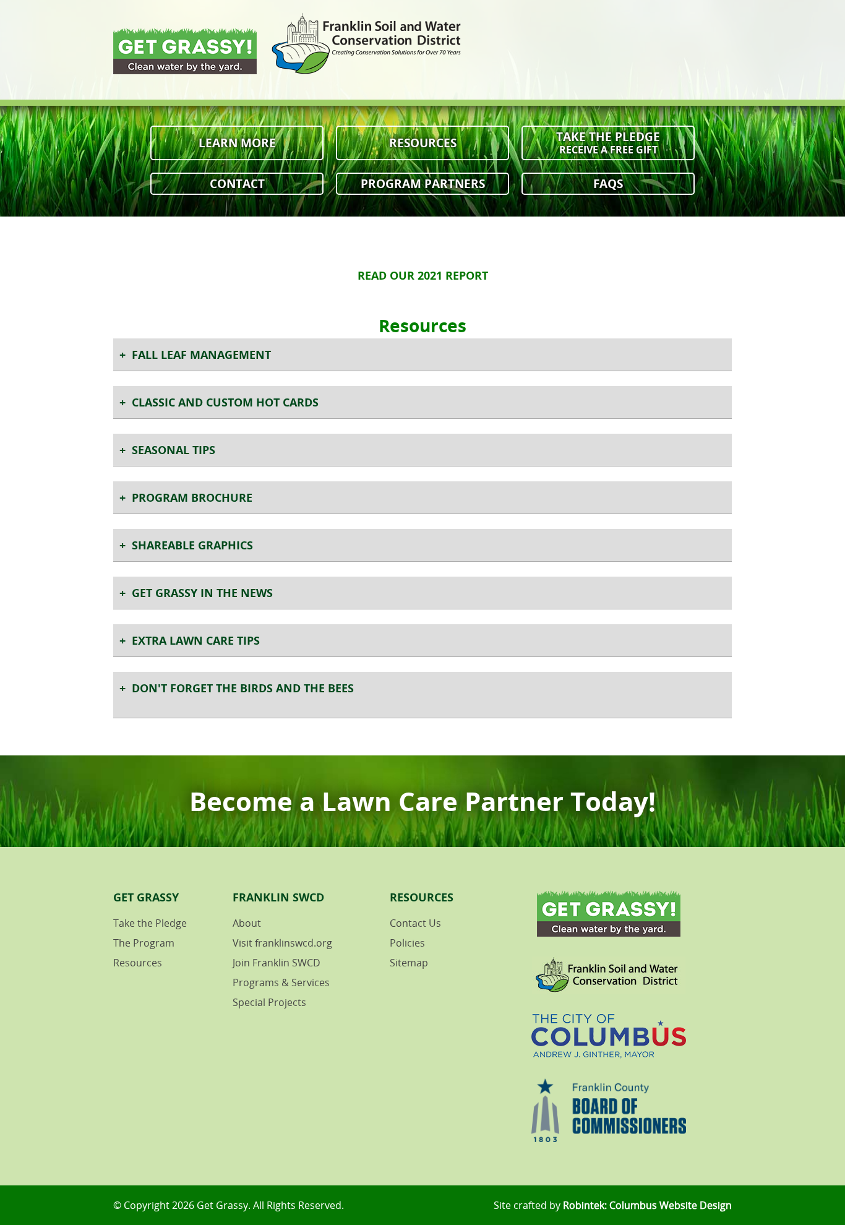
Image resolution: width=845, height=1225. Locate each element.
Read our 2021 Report (423, 275)
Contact (237, 183)
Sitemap (409, 962)
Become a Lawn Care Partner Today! (422, 801)
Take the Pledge (608, 142)
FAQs (608, 183)
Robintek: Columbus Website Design (647, 1205)
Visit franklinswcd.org (282, 943)
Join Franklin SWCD (276, 962)
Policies (407, 943)
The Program (143, 943)
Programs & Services (281, 982)
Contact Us (415, 923)
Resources (423, 142)
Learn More (237, 142)
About (247, 923)
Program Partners (423, 183)
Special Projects (269, 1002)
